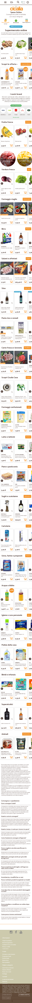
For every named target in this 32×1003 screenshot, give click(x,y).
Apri (29, 467)
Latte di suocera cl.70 (5, 723)
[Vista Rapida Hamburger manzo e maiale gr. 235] (26, 362)
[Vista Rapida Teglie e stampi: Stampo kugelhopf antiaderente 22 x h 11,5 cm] (12, 392)
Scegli (24, 992)
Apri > (29, 169)
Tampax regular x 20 (19, 634)
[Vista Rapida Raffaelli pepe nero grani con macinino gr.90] (12, 511)
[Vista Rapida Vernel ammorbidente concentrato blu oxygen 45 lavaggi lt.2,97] (12, 659)
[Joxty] (16, 111)
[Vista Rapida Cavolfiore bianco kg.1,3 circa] (26, 49)
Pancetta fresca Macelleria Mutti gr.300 (6, 367)
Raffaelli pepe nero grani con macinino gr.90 (6, 516)
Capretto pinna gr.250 (5, 218)
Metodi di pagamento (7, 943)
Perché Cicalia (5, 958)
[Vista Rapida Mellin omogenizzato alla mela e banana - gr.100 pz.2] (12, 689)
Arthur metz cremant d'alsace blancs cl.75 (5, 308)
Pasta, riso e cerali (6, 972)
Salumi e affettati (6, 970)
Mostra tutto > (26, 734)
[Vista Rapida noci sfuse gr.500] (12, 49)
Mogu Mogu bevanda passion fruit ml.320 (19, 605)
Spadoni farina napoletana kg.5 (6, 575)
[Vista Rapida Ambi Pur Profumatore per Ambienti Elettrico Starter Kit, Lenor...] (26, 659)
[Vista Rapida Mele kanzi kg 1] (26, 137)
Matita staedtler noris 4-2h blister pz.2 (20, 545)
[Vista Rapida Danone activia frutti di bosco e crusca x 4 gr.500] (26, 451)
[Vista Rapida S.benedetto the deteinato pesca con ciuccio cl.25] (12, 79)
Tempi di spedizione (7, 941)
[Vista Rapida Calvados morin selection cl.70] (26, 719)
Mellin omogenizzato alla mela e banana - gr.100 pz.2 (7, 694)
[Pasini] (22, 111)
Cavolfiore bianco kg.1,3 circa (20, 54)
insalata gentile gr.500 (20, 188)
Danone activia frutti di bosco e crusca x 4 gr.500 (20, 456)
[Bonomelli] (9, 111)
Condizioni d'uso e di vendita (9, 945)
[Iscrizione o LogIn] (23, 2)
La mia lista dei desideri (7, 979)
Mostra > (28, 122)
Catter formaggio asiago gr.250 (20, 427)
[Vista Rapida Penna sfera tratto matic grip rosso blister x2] (12, 540)
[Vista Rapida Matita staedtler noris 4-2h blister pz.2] (26, 540)
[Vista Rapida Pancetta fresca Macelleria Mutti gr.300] (12, 362)
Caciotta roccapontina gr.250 (19, 219)
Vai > (29, 318)
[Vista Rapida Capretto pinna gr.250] (12, 214)
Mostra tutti (16, 117)
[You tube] (21, 933)
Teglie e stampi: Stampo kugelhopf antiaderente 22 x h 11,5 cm (6, 398)
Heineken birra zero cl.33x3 (6, 248)
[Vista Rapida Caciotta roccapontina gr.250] (26, 214)
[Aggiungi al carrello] (11, 57)
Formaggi (4, 974)
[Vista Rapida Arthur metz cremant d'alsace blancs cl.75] (12, 303)
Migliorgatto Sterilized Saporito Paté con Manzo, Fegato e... (6, 754)
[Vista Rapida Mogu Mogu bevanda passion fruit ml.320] (26, 600)
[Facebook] (16, 933)
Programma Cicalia (6, 956)
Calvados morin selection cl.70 (20, 724)
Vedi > (28, 407)
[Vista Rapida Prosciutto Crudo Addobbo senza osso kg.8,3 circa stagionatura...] (26, 273)
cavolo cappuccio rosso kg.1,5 (6, 189)
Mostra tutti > (26, 199)
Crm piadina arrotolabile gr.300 (20, 486)
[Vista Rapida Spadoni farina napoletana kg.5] (12, 570)
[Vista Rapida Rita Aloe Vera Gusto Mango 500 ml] (12, 600)
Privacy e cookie (6, 947)
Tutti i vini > (27, 288)
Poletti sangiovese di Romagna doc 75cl (19, 308)
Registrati (4, 981)
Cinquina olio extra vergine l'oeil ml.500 (21, 516)
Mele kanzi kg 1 (18, 141)
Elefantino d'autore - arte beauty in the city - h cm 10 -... (20, 398)
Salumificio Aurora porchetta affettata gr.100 (6, 278)
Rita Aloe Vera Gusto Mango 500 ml (5, 605)
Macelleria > (27, 348)
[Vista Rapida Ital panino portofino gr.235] (12, 481)
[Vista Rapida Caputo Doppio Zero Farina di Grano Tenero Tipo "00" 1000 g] (26, 570)
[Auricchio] (29, 111)
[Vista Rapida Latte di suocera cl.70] (12, 719)
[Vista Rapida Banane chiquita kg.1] (12, 137)
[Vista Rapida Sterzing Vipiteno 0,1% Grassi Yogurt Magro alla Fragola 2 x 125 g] (12, 451)
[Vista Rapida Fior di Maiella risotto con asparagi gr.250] (26, 332)
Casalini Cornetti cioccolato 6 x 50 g (21, 84)
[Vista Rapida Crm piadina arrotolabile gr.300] (26, 481)
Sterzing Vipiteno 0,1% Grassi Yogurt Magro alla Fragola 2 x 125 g (6, 457)
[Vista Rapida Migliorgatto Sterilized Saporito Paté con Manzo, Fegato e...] (12, 748)
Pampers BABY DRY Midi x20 (20, 694)
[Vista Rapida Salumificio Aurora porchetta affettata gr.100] (12, 273)
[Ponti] (3, 111)
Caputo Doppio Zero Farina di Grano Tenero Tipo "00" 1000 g (20, 576)
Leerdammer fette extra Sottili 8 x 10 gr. (6, 427)
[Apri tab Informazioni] (28, 2)
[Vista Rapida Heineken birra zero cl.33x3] (12, 243)
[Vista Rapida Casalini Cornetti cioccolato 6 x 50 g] (26, 79)
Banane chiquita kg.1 (5, 141)
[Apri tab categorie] (5, 2)
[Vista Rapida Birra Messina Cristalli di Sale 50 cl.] (26, 243)
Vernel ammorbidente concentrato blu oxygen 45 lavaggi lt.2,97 (6, 665)
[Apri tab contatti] (11, 2)
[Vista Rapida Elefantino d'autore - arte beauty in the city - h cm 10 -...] (26, 392)
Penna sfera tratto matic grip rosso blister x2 (6, 545)
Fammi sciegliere (6, 998)
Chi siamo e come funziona (8, 954)
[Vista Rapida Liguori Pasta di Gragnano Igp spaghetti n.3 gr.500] (12, 332)
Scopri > (28, 259)
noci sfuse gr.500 (4, 53)
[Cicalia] (16, 8)
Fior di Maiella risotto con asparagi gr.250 (20, 337)
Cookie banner (5, 949)
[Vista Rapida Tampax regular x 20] (26, 630)
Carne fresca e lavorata (8, 968)
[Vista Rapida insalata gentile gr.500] (26, 184)
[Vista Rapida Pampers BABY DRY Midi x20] (26, 689)
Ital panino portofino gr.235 (6, 486)
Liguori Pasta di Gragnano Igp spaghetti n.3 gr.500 (6, 337)
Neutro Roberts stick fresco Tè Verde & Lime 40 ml (7, 635)
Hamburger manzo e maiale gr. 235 (19, 367)
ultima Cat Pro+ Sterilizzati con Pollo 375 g (20, 753)
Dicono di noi (5, 960)
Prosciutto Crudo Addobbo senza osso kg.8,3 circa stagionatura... (20, 279)
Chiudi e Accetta (24, 995)
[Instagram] (11, 933)
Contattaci (4, 983)
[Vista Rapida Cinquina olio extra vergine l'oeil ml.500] (26, 511)
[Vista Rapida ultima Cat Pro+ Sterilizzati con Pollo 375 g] (26, 748)
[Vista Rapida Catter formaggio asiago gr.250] (26, 422)
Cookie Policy (17, 992)
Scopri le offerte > (9, 64)
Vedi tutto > (27, 496)
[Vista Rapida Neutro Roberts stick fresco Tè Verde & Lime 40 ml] (12, 630)
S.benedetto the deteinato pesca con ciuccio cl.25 (6, 84)
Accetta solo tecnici (7, 995)
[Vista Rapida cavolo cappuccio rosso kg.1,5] (12, 184)
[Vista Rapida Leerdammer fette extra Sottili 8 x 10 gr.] (12, 422)
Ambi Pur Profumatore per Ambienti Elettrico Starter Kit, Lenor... (20, 665)
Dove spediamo (6, 962)
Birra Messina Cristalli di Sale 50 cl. (20, 248)
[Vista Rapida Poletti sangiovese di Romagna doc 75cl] (26, 303)
